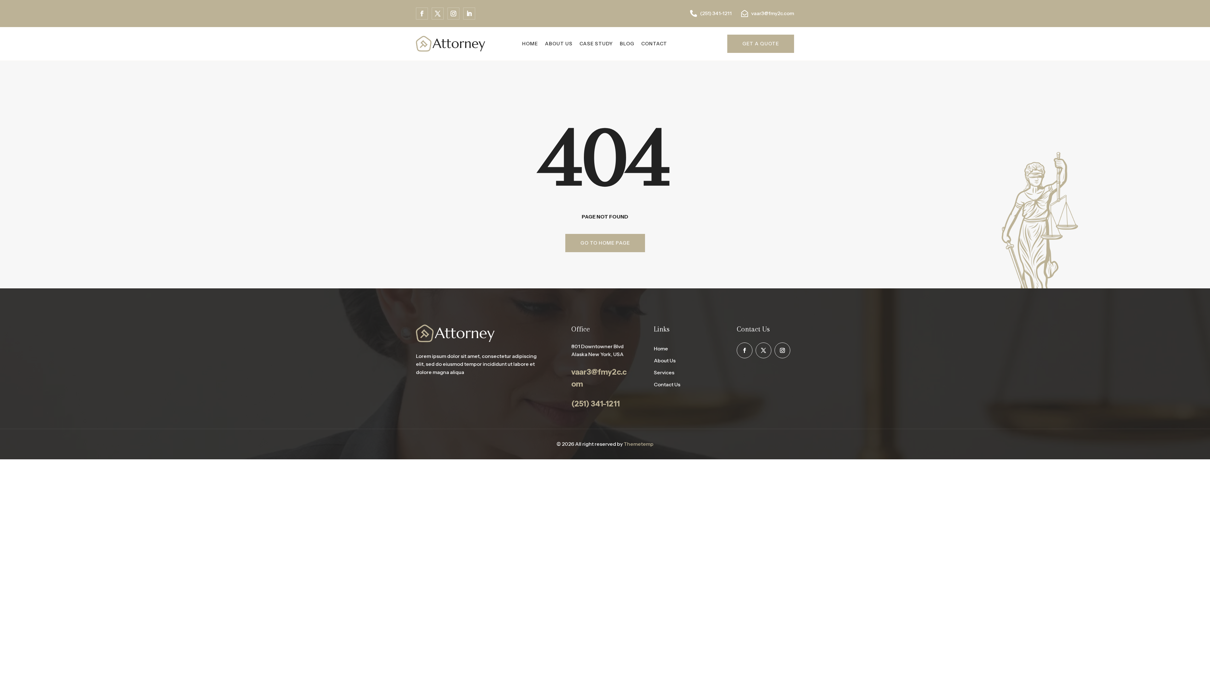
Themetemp (639, 444)
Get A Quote (760, 44)
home (530, 44)
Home (661, 348)
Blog (627, 44)
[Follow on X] (438, 14)
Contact (654, 44)
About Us (559, 44)
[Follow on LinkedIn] (469, 14)
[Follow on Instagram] (453, 14)
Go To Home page (605, 243)
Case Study (596, 44)
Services (664, 372)
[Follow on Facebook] (422, 14)
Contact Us (667, 384)
